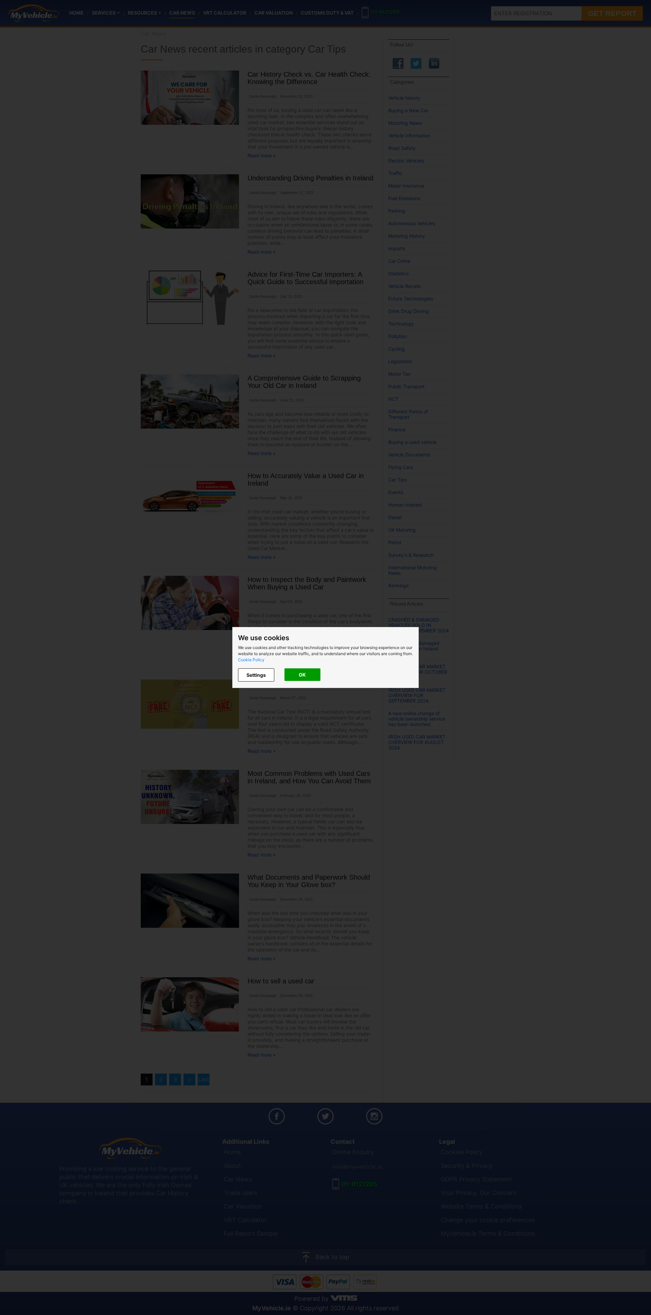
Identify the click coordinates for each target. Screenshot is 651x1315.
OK (302, 675)
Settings (256, 675)
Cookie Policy (251, 659)
